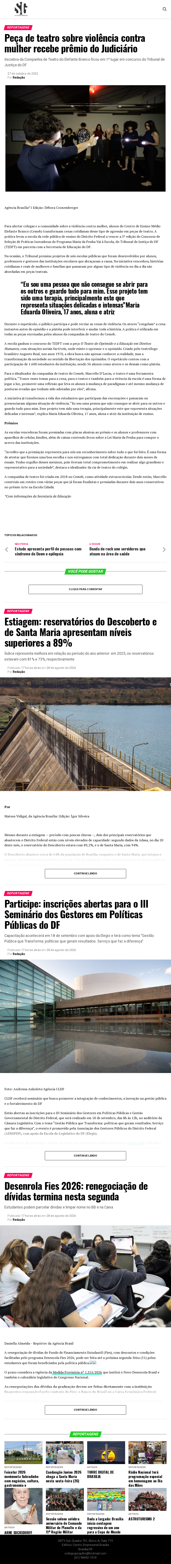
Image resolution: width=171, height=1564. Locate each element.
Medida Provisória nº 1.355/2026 (77, 1372)
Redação (19, 77)
